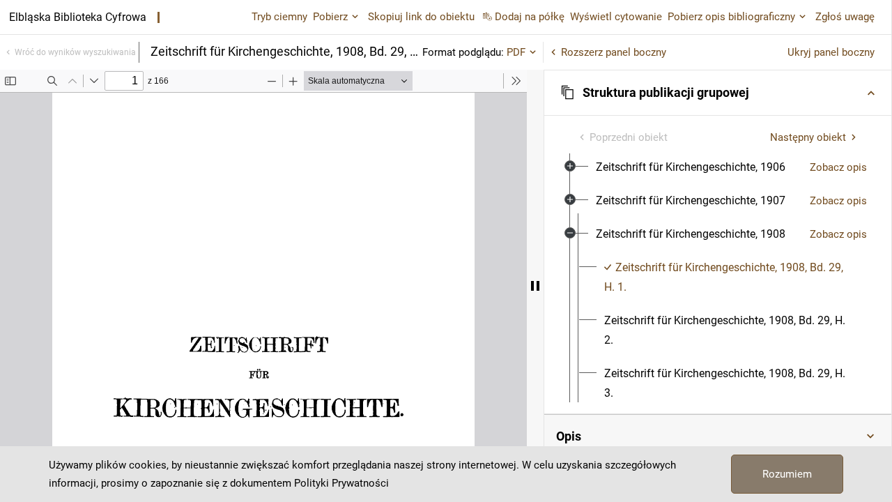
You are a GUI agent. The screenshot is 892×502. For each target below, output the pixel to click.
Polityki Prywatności (341, 483)
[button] (717, 92)
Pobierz (330, 16)
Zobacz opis (838, 167)
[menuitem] (691, 167)
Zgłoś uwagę (845, 16)
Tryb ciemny (279, 16)
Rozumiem (787, 474)
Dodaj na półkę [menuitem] (529, 16)
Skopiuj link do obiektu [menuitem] (421, 16)
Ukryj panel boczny (831, 52)
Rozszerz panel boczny (613, 52)
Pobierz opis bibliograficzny (731, 16)
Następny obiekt (808, 137)
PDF (516, 52)
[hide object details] (535, 286)
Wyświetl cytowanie (616, 16)
